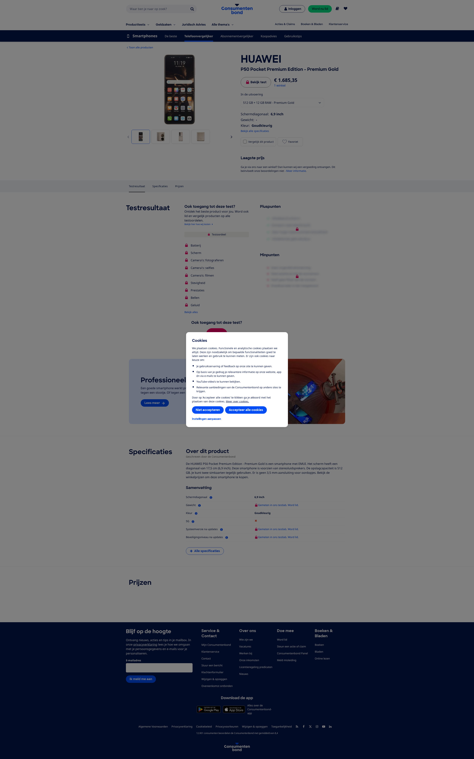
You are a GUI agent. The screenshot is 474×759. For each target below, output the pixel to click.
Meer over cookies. (237, 401)
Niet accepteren (208, 410)
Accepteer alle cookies (246, 410)
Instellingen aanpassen (206, 419)
